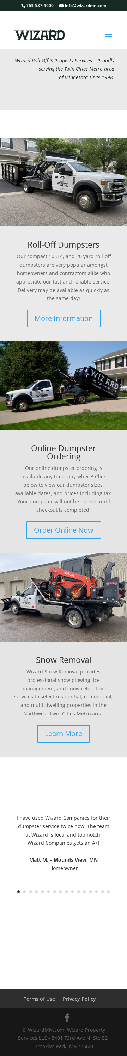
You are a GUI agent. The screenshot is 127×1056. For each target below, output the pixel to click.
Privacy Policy (79, 998)
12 (84, 891)
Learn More (63, 733)
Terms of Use (39, 998)
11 (78, 891)
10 (72, 891)
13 (90, 891)
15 (102, 891)
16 (108, 891)
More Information (64, 318)
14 (96, 891)
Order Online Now (63, 530)
